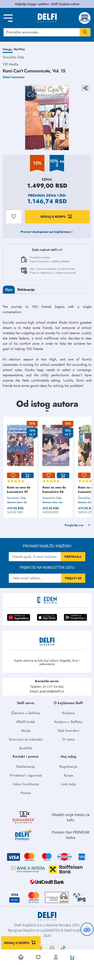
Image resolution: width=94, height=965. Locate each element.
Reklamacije (25, 766)
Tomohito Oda (13, 57)
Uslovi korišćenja (26, 784)
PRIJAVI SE (73, 578)
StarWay (19, 49)
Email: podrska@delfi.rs (47, 691)
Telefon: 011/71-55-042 (47, 687)
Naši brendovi (68, 730)
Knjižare (68, 713)
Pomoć (26, 792)
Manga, (8, 49)
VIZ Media (10, 64)
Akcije (26, 730)
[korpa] (27, 475)
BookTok (25, 748)
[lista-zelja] (13, 475)
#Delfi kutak (25, 721)
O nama (68, 739)
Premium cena (42, 195)
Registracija (68, 766)
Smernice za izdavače (26, 739)
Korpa (68, 775)
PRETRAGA (73, 556)
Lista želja (68, 784)
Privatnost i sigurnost (26, 775)
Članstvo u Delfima (25, 713)
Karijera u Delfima (68, 721)
